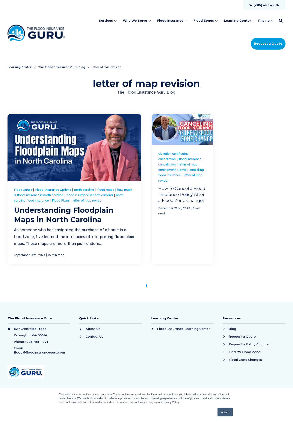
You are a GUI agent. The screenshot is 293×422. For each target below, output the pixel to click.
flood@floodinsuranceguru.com (39, 352)
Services (106, 21)
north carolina (84, 190)
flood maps (106, 190)
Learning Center (20, 67)
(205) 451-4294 (36, 342)
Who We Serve (135, 21)
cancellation (167, 159)
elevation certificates (173, 154)
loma (183, 170)
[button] (281, 21)
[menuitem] (264, 5)
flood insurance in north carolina (90, 195)
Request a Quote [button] (268, 44)
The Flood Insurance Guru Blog (62, 67)
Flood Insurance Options (53, 190)
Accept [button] (225, 412)
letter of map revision (88, 200)
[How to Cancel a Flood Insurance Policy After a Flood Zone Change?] (182, 189)
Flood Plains (61, 200)
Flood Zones (203, 21)
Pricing (264, 21)
